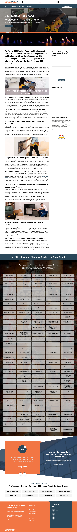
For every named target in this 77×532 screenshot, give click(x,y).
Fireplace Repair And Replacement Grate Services (24, 333)
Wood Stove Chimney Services (9, 419)
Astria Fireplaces (67, 362)
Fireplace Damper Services (53, 333)
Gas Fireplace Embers (67, 352)
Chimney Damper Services (24, 308)
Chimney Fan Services (67, 308)
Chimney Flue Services (67, 303)
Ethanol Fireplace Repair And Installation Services (53, 322)
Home (6, 6)
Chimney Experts (9, 405)
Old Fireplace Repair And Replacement (53, 299)
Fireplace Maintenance (24, 414)
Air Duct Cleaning (24, 396)
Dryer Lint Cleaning (38, 396)
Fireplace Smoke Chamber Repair (38, 294)
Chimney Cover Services (53, 303)
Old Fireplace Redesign (53, 348)
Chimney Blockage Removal (24, 299)
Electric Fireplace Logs (24, 338)
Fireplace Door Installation (38, 327)
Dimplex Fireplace (53, 371)
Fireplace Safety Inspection (53, 405)
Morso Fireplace (38, 380)
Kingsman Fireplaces (53, 362)
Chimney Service (38, 275)
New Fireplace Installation (67, 283)
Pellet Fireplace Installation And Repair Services (53, 357)
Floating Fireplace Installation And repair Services (53, 429)
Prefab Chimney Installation (38, 392)
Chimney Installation (68, 279)
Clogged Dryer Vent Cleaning (9, 401)
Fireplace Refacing (53, 294)
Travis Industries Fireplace (53, 380)
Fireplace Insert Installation (9, 392)
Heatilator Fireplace (24, 367)
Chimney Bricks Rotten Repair (53, 344)
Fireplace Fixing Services (24, 419)
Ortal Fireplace (53, 376)
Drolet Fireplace (9, 380)
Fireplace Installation (53, 283)
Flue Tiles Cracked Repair (38, 348)
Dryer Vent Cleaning (67, 391)
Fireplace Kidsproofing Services (53, 392)
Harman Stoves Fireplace (24, 371)
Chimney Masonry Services (24, 312)
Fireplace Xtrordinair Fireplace (68, 376)
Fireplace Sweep (38, 312)
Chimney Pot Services (53, 308)
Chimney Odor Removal (23, 348)
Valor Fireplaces (24, 362)
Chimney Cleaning (24, 275)
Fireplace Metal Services (9, 333)
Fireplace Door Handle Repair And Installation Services (53, 327)
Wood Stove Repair (38, 414)
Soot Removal (38, 279)
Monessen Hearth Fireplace (23, 381)
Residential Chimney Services (53, 339)
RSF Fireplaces (9, 367)
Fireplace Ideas (9, 409)
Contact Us (29, 6)
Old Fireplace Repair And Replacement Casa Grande (18, 32)
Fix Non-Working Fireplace (24, 289)
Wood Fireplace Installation (68, 317)
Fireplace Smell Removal (9, 348)
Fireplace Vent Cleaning (53, 312)
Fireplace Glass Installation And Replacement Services (24, 327)
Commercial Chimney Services (38, 339)
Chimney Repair (53, 279)
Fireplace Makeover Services (38, 424)
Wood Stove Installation (53, 414)
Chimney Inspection (53, 275)
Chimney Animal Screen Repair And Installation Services (53, 289)
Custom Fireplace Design (24, 352)
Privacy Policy (31, 522)
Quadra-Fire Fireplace (67, 371)
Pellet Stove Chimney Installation (38, 352)
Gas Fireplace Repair (38, 317)
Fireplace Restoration (9, 289)
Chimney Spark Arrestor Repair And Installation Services (38, 289)
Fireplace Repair (38, 283)
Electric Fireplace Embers (53, 352)
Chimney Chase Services (38, 303)
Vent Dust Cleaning (53, 396)
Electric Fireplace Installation (24, 322)
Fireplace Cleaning (67, 275)
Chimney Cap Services (24, 303)
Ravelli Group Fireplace (38, 386)
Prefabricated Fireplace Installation (67, 322)
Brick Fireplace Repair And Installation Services (9, 430)
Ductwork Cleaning (53, 409)
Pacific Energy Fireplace (24, 376)
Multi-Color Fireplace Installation (38, 357)
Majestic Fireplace (53, 367)
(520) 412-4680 (67, 6)
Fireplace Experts (67, 400)
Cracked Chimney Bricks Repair (67, 344)
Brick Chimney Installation (67, 289)
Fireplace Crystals (24, 357)
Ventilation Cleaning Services (24, 424)
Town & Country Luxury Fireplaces (38, 362)
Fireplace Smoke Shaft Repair (24, 294)
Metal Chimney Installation (9, 294)
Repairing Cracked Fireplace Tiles (38, 344)
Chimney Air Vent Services (9, 357)
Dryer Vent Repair (24, 405)
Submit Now (61, 80)
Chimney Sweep (9, 275)
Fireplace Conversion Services (53, 419)
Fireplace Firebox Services (38, 333)
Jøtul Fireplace (9, 376)
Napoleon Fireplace (38, 367)
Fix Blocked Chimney (9, 343)
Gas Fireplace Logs (67, 333)
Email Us (57, 510)
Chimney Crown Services (9, 303)
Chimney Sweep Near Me (38, 409)
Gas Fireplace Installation (9, 321)
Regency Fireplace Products (67, 357)
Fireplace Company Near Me (9, 414)
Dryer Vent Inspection (67, 396)
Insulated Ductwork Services (68, 424)
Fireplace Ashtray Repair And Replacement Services (67, 327)
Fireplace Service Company (38, 400)
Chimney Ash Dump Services (38, 308)
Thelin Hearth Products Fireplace (24, 386)
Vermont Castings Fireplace (67, 367)
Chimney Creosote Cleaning (24, 284)
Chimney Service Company (53, 400)
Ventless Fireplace (38, 419)
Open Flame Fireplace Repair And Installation (9, 424)
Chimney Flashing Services (9, 312)
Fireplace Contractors (67, 312)
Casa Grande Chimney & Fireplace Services (56, 529)
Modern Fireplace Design (9, 352)
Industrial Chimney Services (67, 339)
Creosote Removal (24, 279)
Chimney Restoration (9, 299)
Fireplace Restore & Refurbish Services (24, 430)
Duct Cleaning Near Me (23, 409)
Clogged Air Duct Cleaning (24, 400)
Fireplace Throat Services (9, 338)
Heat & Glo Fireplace (9, 371)
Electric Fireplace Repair (53, 317)
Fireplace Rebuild (9, 317)
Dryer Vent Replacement (38, 405)
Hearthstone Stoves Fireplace (67, 381)
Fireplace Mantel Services (67, 429)
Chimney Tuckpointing (67, 294)
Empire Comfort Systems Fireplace (9, 386)
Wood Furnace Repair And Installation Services (38, 322)
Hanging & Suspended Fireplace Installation (67, 419)
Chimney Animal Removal (53, 386)
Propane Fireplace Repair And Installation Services (9, 327)
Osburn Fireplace (38, 371)
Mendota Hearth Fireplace (38, 376)
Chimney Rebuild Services (24, 391)
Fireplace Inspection (38, 299)
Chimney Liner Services (9, 308)
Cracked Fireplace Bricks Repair (38, 430)
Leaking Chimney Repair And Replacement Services (24, 344)
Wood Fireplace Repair (24, 317)
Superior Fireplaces (9, 362)
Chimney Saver (67, 299)
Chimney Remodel (53, 424)
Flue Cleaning (9, 279)
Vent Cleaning (9, 396)
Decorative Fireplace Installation (68, 405)
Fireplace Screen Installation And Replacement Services (67, 386)
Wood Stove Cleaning (67, 414)
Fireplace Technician (67, 409)
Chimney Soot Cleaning (9, 283)
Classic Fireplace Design (67, 348)
